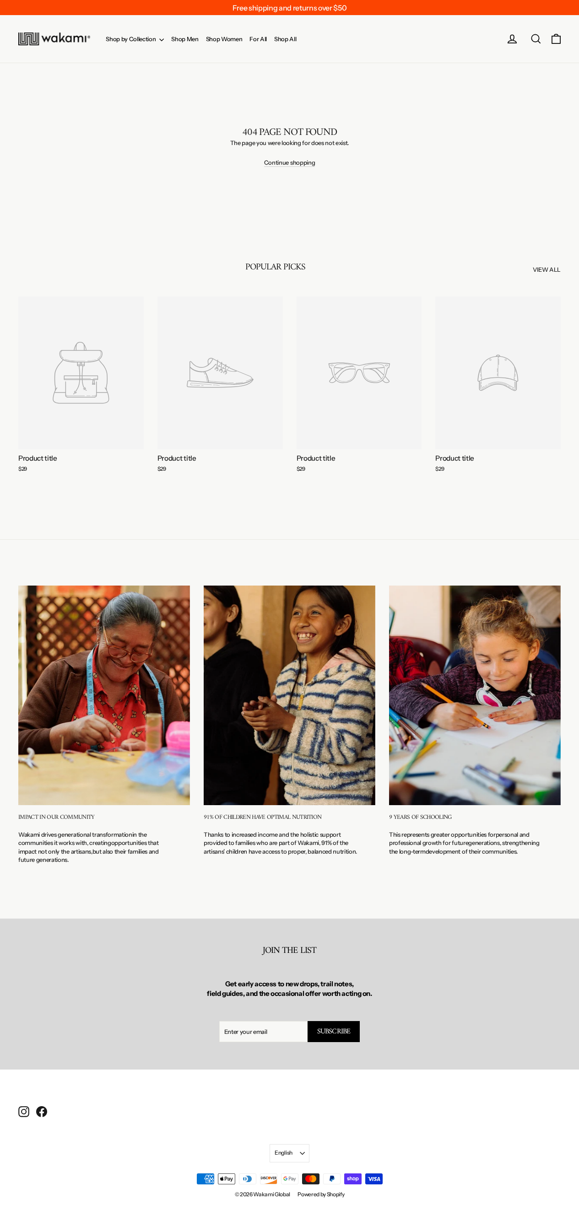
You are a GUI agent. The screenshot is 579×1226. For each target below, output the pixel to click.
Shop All (285, 39)
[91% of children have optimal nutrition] (289, 695)
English (283, 1152)
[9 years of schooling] (475, 695)
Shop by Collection (131, 39)
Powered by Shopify (321, 1194)
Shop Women (224, 39)
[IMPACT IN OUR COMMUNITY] (104, 695)
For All (258, 39)
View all (547, 269)
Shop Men (184, 39)
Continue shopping (289, 162)
